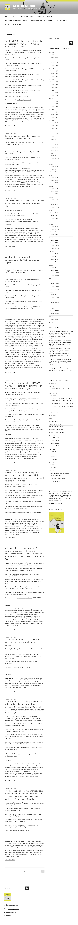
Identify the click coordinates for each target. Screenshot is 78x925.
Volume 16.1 (53, 188)
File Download (52, 415)
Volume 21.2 (54, 256)
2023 (50, 292)
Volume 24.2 (54, 297)
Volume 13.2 (54, 158)
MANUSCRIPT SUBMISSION (56, 421)
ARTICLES (13, 16)
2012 (50, 153)
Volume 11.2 (53, 136)
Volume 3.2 (53, 57)
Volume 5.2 (53, 73)
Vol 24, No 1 (53, 451)
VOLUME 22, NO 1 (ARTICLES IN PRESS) (62, 398)
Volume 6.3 (53, 87)
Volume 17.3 (54, 204)
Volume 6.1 (53, 82)
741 (27, 172)
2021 (50, 265)
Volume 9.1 (53, 112)
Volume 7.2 (53, 95)
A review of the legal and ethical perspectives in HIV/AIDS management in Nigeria (23, 260)
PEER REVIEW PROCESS (55, 424)
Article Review (52, 383)
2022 (50, 278)
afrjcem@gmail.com (13, 909)
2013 (50, 164)
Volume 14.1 (53, 166)
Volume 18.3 (54, 218)
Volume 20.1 (54, 240)
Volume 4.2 (53, 65)
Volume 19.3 (54, 232)
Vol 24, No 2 (53, 454)
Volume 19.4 (54, 234)
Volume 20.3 (54, 245)
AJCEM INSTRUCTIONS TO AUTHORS (60, 473)
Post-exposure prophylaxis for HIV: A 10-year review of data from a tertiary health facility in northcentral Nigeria (23, 386)
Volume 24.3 (54, 300)
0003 (23, 308)
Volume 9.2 (53, 114)
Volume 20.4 (54, 248)
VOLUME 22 (53, 396)
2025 (50, 317)
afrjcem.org (24, 6)
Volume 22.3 (54, 272)
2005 (50, 79)
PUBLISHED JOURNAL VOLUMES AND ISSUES (16, 20)
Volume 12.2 (54, 147)
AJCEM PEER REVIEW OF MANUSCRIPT (41, 20)
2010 (50, 131)
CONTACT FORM (55, 412)
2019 (50, 238)
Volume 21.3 (54, 259)
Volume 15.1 (53, 177)
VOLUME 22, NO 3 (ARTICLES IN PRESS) (62, 403)
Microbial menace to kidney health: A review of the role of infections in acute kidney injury (24, 203)
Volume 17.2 (54, 202)
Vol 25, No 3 (53, 467)
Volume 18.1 (53, 213)
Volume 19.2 (54, 229)
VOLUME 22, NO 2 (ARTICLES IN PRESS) (62, 401)
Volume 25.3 (54, 313)
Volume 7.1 (53, 92)
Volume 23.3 (54, 286)
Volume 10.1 (54, 122)
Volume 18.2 (54, 215)
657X (31, 308)
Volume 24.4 (54, 302)
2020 (50, 251)
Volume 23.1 (54, 281)
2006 (50, 90)
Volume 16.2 (54, 191)
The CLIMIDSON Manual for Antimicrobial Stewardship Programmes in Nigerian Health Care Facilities (23, 44)
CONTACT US (40, 16)
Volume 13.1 (53, 155)
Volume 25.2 (54, 311)
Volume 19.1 (53, 226)
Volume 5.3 (53, 76)
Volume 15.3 (54, 182)
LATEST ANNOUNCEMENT (59, 478)
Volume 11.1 (53, 133)
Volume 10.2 (54, 125)
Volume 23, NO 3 (55, 443)
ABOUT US (50, 16)
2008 (50, 109)
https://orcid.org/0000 (11, 172)
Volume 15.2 (54, 180)
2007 (50, 98)
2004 (50, 68)
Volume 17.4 (54, 207)
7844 (23, 172)
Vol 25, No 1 (53, 465)
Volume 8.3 (53, 106)
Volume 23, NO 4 (55, 445)
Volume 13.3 (54, 161)
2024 (50, 306)
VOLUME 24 (52, 449)
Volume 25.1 (54, 308)
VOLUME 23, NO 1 (55, 437)
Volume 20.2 (54, 243)
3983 (27, 308)
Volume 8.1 (53, 101)
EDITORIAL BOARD (55, 481)
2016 (50, 197)
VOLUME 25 (52, 462)
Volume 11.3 (53, 139)
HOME (6, 16)
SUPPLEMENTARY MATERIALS (13, 24)
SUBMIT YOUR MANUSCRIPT (26, 16)
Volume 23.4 (54, 289)
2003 (50, 60)
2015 (50, 186)
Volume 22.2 (54, 270)
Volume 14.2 (54, 169)
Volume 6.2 (53, 84)
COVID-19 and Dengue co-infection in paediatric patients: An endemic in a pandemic (21, 642)
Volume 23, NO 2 (55, 440)
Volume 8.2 (53, 103)
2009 (50, 120)
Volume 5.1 (53, 71)
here (15, 912)
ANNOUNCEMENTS (56, 476)
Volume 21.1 (53, 253)
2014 (50, 175)
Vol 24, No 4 (54, 459)
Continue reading (10, 125)
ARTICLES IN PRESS (60, 20)
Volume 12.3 (54, 150)
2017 (50, 210)
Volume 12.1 (53, 144)
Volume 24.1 (54, 294)
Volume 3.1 (53, 54)
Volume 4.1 (53, 62)
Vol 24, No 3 (53, 456)
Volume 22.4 (54, 275)
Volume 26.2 (54, 319)
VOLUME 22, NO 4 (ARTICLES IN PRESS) (62, 406)
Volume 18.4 (54, 221)
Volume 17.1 (53, 199)
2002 (50, 52)
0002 (19, 172)
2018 (50, 224)
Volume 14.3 (54, 172)
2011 (50, 142)
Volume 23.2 (54, 283)
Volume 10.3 (54, 128)
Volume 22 (51, 322)
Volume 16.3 (54, 193)
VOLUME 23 (52, 435)
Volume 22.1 (54, 267)
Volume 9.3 (53, 117)
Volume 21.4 (54, 261)
